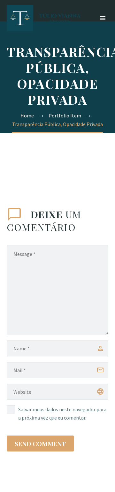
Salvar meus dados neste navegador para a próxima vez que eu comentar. (62, 413)
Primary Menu (102, 18)
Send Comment (40, 443)
